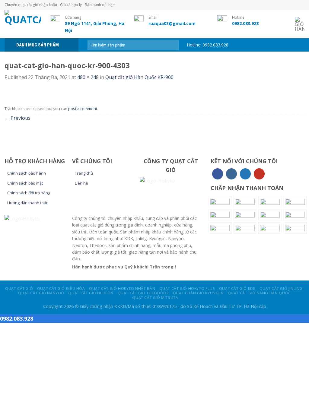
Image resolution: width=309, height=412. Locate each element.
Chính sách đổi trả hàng (28, 192)
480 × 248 (88, 77)
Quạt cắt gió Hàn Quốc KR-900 (139, 77)
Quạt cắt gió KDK (237, 288)
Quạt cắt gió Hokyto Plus (187, 288)
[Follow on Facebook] (217, 173)
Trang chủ (84, 173)
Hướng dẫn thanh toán (28, 202)
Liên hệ (81, 183)
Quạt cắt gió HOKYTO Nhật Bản (122, 288)
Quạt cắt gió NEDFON (90, 293)
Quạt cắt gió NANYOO (41, 293)
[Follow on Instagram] (231, 173)
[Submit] (173, 45)
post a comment (82, 108)
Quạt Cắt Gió (19, 288)
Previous (17, 118)
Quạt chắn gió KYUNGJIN (198, 293)
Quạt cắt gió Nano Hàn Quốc (259, 293)
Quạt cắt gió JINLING (281, 288)
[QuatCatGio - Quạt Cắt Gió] (23, 24)
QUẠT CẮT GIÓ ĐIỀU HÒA (61, 288)
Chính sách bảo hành (26, 173)
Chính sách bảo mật (25, 183)
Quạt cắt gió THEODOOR (143, 293)
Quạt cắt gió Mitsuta (155, 297)
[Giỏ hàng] (299, 24)
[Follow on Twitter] (245, 173)
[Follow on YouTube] (259, 173)
